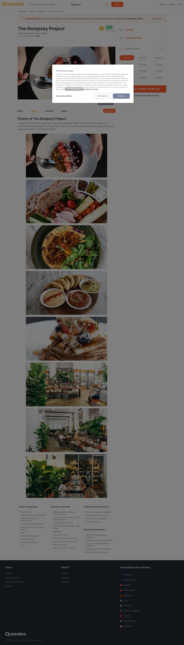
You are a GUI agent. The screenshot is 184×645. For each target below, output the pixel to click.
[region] (93, 84)
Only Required (102, 96)
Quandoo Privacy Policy (74, 89)
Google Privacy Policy (91, 89)
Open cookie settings (64, 96)
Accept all (121, 96)
